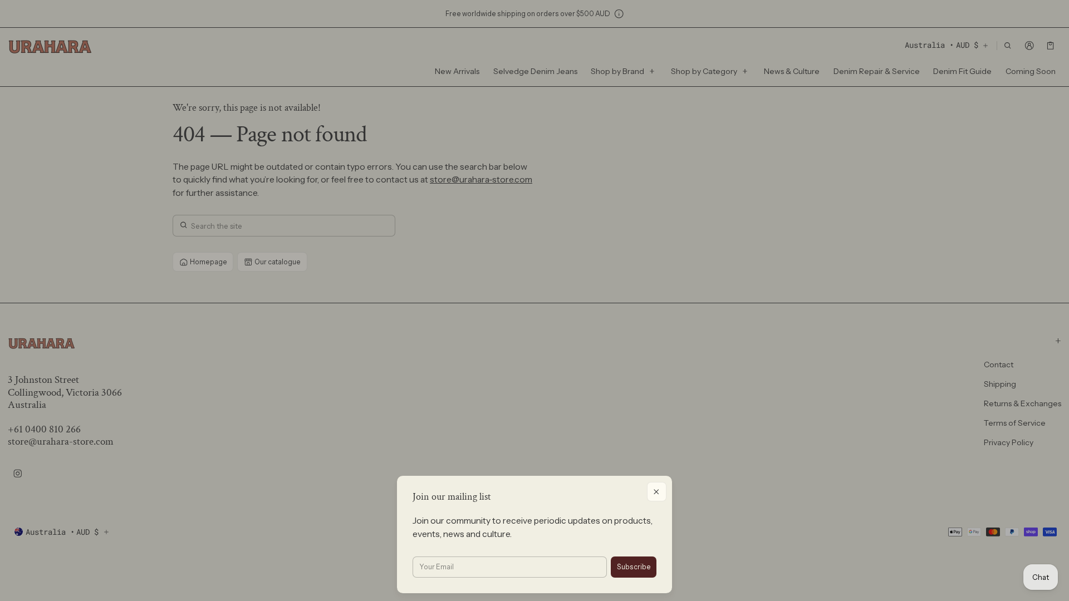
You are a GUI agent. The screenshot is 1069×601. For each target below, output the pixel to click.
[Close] (656, 491)
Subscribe (634, 567)
